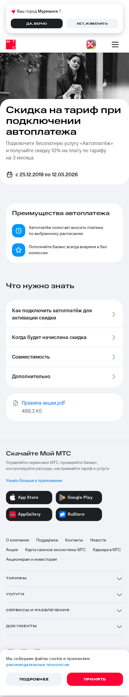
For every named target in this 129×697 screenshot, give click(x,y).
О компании (17, 540)
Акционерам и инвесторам (31, 560)
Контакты (74, 540)
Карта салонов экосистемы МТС (55, 550)
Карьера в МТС (107, 550)
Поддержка (47, 540)
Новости (98, 540)
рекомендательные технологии (38, 665)
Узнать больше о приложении (34, 481)
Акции (12, 550)
